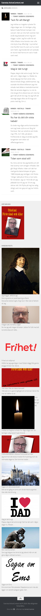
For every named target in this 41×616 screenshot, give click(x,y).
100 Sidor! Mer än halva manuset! (13, 388)
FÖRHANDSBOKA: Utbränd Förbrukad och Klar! (17, 454)
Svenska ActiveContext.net (12, 2)
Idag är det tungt (19, 68)
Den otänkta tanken (8, 550)
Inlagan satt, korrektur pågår (11, 325)
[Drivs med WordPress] (14, 609)
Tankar (20, 14)
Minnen (13, 14)
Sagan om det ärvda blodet (11, 487)
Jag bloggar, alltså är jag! (10, 296)
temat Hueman (29, 609)
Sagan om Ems (7, 585)
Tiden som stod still (21, 158)
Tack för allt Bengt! (20, 20)
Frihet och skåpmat (8, 361)
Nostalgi (20, 109)
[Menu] (38, 3)
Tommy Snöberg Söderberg (23, 16)
